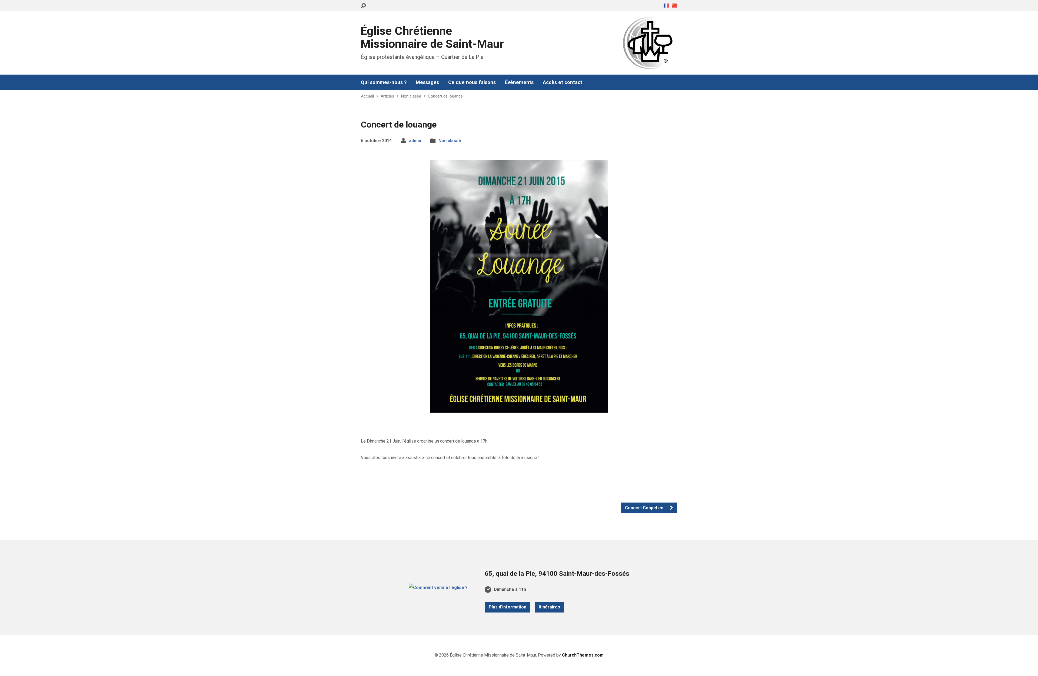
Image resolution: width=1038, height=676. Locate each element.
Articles (387, 96)
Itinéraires (549, 607)
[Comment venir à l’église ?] (438, 587)
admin (415, 140)
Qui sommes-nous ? (384, 82)
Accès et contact (562, 82)
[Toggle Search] (363, 5)
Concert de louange (445, 96)
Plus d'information (507, 607)
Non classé (411, 96)
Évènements (519, 82)
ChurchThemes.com (583, 655)
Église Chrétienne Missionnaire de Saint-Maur (432, 37)
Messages (427, 82)
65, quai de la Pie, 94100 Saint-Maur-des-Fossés (557, 573)
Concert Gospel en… (646, 507)
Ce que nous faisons (472, 82)
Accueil (367, 96)
